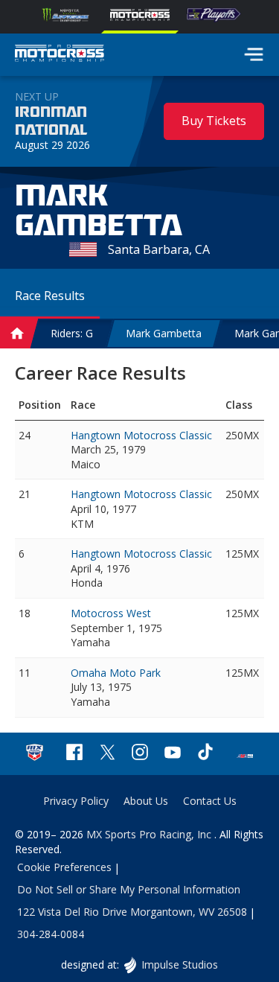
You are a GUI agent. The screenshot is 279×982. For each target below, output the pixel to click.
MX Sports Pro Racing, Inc (150, 834)
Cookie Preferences (64, 867)
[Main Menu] (253, 54)
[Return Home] (59, 55)
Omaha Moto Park (116, 673)
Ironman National (51, 121)
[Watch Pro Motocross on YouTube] (172, 754)
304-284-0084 (50, 934)
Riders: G (72, 333)
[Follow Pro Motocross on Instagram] (140, 754)
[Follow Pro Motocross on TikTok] (205, 754)
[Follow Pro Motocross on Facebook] (74, 754)
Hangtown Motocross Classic (141, 435)
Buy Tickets (214, 120)
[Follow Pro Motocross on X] (107, 754)
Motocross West (111, 613)
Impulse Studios (179, 964)
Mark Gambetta (164, 333)
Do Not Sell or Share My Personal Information (128, 889)
